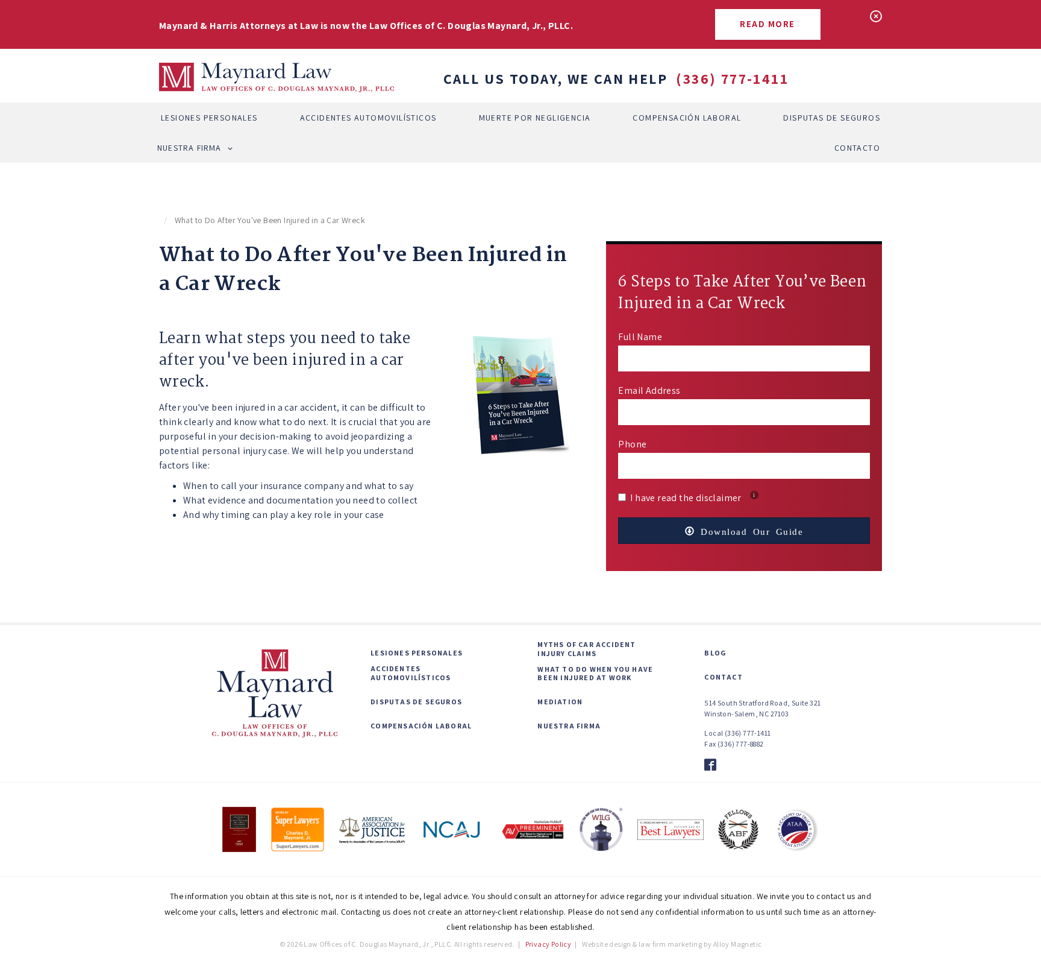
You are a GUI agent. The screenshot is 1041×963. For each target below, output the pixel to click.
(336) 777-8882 (740, 743)
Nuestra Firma (189, 147)
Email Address (649, 390)
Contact (723, 677)
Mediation (560, 702)
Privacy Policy (548, 944)
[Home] (276, 78)
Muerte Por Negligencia (535, 117)
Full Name (640, 336)
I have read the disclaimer (692, 497)
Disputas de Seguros (831, 117)
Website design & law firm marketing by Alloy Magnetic (671, 944)
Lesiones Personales (209, 117)
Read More (767, 24)
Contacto (857, 147)
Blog (715, 653)
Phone (632, 444)
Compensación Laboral (687, 117)
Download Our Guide (749, 530)
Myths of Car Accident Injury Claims (586, 648)
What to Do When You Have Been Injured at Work (595, 673)
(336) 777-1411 (732, 78)
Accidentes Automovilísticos (368, 117)
